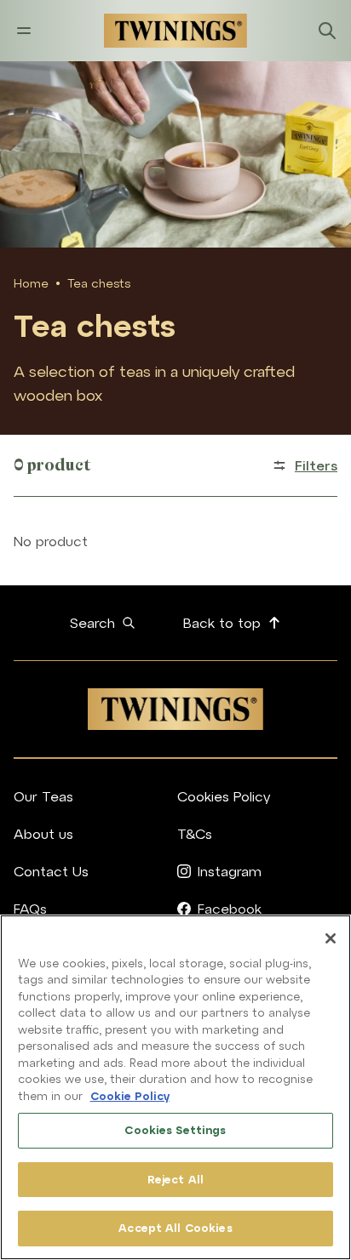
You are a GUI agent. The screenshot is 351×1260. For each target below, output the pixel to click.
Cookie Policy (130, 1096)
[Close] (330, 938)
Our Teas (43, 796)
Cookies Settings (175, 1130)
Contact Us (51, 871)
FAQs (30, 908)
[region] (175, 1087)
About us (43, 833)
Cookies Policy (223, 796)
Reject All (175, 1179)
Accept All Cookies (175, 1228)
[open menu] (24, 30)
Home (31, 283)
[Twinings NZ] (175, 31)
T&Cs (194, 833)
